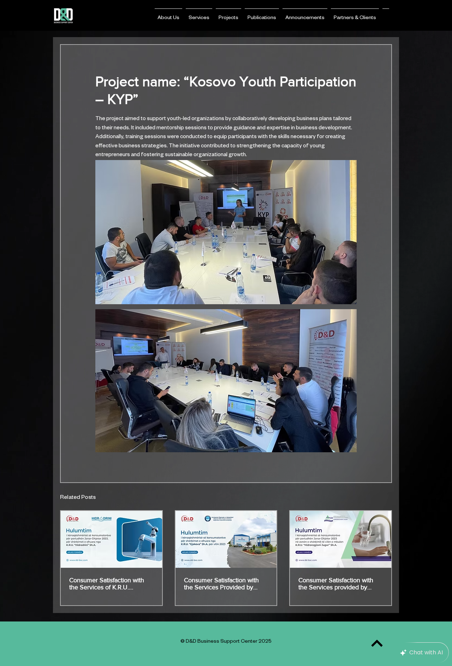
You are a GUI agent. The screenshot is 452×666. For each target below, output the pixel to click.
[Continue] (377, 643)
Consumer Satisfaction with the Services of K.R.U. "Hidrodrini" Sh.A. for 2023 (106, 584)
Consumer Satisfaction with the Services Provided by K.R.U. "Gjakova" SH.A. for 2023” (221, 584)
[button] (168, 15)
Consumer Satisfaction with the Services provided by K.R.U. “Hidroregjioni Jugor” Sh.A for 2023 (336, 584)
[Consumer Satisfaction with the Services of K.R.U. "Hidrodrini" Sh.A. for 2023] (111, 539)
